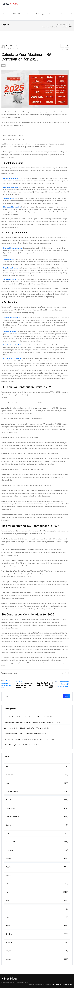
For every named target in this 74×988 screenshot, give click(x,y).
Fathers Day (37, 850)
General (37, 875)
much (15, 673)
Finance (63, 14)
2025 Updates (17, 14)
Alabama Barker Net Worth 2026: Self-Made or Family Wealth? (22, 728)
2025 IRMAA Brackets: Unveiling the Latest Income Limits (25, 685)
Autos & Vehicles (37, 800)
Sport (37, 917)
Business (52, 14)
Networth (37, 909)
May (37, 900)
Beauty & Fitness (37, 808)
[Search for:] (30, 696)
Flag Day (37, 867)
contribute (8, 673)
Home (5, 14)
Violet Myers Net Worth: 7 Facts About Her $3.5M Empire (21, 733)
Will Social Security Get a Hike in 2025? (15, 745)
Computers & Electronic (37, 842)
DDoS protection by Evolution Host (62, 984)
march (37, 892)
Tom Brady (37, 934)
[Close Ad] (37, 986)
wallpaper (37, 951)
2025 (37, 766)
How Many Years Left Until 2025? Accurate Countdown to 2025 (23, 739)
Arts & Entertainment (37, 791)
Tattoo (37, 925)
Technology (40, 14)
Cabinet (37, 825)
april (37, 783)
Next (52, 681)
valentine (37, 942)
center (37, 833)
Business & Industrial (37, 816)
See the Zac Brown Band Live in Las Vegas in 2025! (45, 685)
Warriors (37, 959)
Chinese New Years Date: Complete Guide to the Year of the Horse (24, 717)
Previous (19, 681)
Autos (29, 14)
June (37, 884)
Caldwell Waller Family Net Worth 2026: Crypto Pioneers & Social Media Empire (27, 722)
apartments (37, 775)
